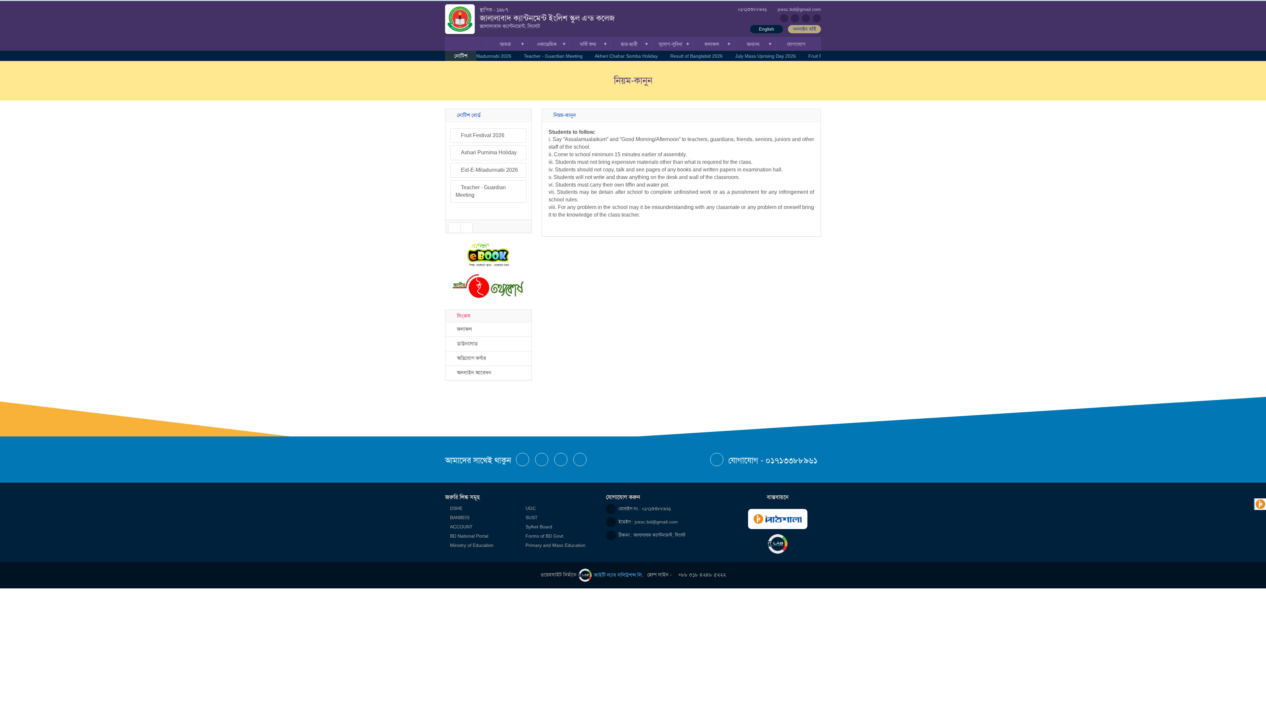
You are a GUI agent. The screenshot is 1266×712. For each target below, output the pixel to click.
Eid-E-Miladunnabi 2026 (481, 56)
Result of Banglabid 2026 (691, 56)
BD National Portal (469, 536)
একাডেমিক (547, 44)
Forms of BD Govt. (545, 536)
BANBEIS (459, 517)
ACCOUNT (461, 526)
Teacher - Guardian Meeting (548, 56)
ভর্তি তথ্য (588, 44)
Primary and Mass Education (556, 545)
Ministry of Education (472, 545)
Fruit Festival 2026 (822, 56)
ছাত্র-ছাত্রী (629, 44)
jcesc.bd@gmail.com (656, 521)
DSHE (456, 508)
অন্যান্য (753, 44)
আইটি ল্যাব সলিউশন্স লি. (618, 575)
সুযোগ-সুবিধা (670, 44)
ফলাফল (712, 44)
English (766, 29)
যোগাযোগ (796, 44)
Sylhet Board (539, 526)
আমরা (505, 44)
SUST (532, 517)
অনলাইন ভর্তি (804, 29)
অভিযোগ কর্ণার (470, 358)
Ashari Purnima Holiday (488, 135)
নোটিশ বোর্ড (467, 115)
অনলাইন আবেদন (472, 372)
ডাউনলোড (466, 343)
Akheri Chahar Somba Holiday (621, 56)
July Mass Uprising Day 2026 (760, 56)
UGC (531, 508)
